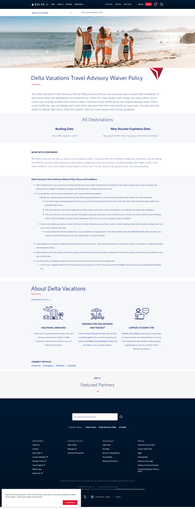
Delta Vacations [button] (52, 13)
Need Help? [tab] (128, 4)
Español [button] (118, 497)
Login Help (107, 445)
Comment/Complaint (76, 453)
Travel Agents (37, 465)
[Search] (162, 4)
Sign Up (140, 4)
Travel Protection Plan (136, 232)
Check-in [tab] (60, 4)
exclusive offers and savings (94, 333)
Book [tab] (53, 4)
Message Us (72, 449)
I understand (70, 502)
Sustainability (143, 457)
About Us (36, 445)
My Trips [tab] (69, 4)
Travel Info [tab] (109, 4)
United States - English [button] (102, 497)
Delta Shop (36, 473)
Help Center (91, 427)
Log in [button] (148, 4)
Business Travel (38, 461)
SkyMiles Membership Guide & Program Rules (130, 489)
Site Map (106, 449)
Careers (35, 449)
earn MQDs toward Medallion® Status (99, 341)
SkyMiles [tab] (118, 4)
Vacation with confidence (131, 333)
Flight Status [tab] (79, 4)
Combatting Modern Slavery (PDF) (148, 470)
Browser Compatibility (111, 453)
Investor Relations (39, 457)
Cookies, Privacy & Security (148, 465)
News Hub (36, 453)
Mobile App (37, 469)
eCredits (122, 427)
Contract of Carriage (145, 461)
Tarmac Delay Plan (145, 449)
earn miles (87, 345)
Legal (140, 453)
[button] (47, 4)
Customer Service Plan (146, 445)
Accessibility (107, 457)
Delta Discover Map (107, 427)
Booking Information (110, 461)
